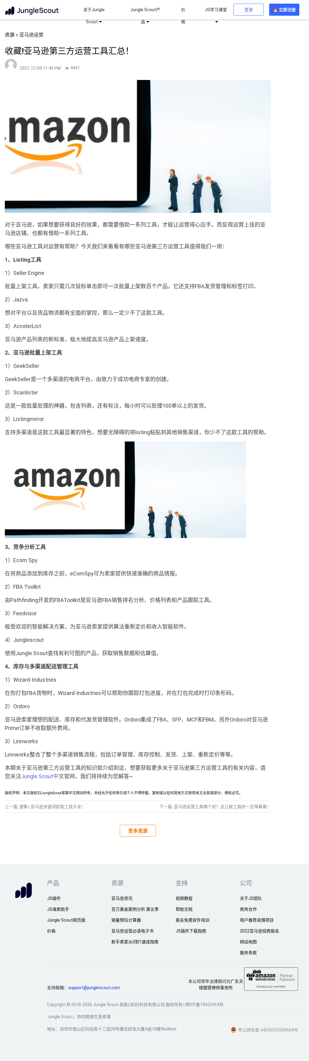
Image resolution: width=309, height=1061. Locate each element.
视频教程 (184, 898)
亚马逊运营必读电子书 (132, 931)
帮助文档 (184, 909)
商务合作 (248, 909)
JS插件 (54, 898)
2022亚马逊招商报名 (259, 931)
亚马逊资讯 (121, 898)
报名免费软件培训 (192, 920)
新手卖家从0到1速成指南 (134, 941)
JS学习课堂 (216, 9)
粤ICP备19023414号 (204, 1004)
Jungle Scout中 (40, 776)
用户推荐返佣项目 (257, 920)
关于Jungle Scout (94, 15)
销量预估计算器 (126, 920)
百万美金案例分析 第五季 (135, 909)
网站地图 (248, 941)
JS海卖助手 (58, 909)
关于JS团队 (251, 898)
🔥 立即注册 (284, 9)
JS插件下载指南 (191, 931)
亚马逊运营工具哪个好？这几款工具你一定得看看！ (222, 806)
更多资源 (138, 831)
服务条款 (248, 952)
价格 (183, 15)
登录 (248, 9)
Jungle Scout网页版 (66, 920)
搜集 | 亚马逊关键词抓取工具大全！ (52, 806)
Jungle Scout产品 (145, 15)
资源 (9, 35)
